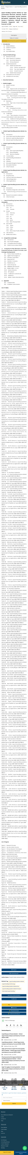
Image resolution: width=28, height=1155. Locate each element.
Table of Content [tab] (14, 38)
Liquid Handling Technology (8, 984)
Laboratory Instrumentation (14, 995)
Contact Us (3, 1118)
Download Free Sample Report (21, 1153)
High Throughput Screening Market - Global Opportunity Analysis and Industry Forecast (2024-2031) (13, 1068)
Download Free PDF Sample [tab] (14, 41)
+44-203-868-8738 (14, 1088)
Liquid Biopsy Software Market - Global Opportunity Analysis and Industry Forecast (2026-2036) (13, 1035)
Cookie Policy (15, 1084)
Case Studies (4, 1129)
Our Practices (4, 1140)
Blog (2, 1131)
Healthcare (14, 999)
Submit (14, 1103)
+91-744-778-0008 (23, 1088)
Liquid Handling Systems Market (16, 981)
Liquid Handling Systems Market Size (10, 986)
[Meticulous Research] (7, 1025)
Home (2, 7)
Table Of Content (7, 1152)
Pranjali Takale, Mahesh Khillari (16, 977)
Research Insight (4, 1146)
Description (14, 35)
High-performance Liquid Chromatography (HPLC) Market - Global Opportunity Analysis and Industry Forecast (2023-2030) (13, 1050)
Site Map (3, 1147)
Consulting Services (5, 1142)
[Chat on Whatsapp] (3, 1020)
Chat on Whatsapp (10, 1020)
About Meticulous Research (7, 1114)
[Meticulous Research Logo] (5, 2)
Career (2, 1116)
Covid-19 (3, 1133)
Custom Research (5, 1144)
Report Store (9, 7)
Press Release (4, 1127)
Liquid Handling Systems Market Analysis (11, 988)
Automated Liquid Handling (8, 991)
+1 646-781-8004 (5, 1088)
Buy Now (15, 1007)
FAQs (2, 1120)
